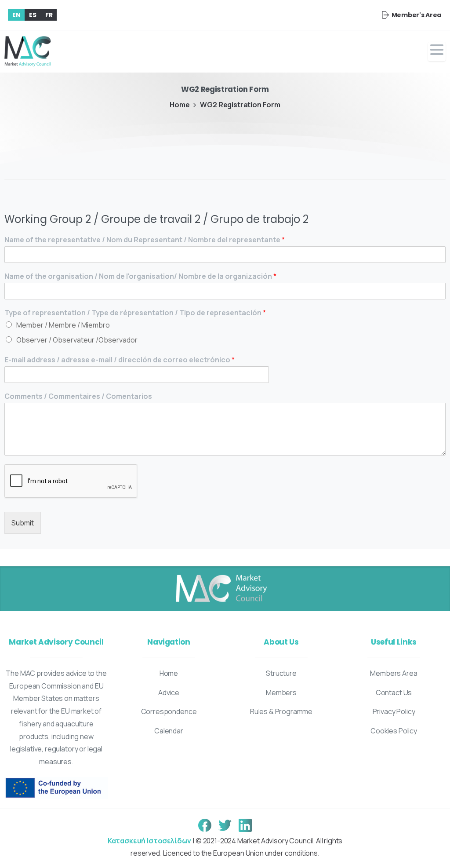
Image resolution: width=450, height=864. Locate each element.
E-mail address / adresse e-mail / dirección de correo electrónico (119, 360)
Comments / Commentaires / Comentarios (78, 396)
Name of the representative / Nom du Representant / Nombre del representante (144, 239)
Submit (22, 523)
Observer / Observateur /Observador (77, 340)
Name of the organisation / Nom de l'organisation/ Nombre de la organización (140, 276)
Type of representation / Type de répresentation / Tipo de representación (135, 312)
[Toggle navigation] (437, 51)
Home (179, 104)
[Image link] (220, 589)
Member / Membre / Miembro (63, 325)
